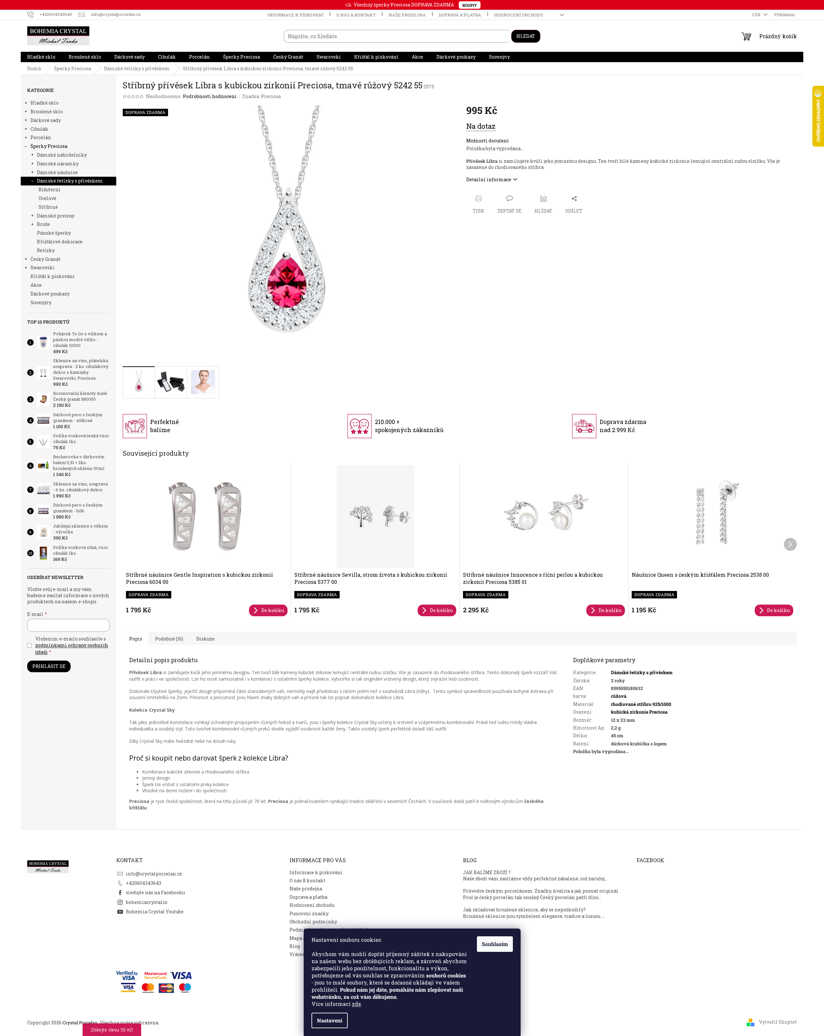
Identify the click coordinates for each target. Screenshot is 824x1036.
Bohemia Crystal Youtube (155, 911)
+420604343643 (143, 883)
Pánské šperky (54, 233)
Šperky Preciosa (48, 146)
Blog (294, 946)
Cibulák (39, 129)
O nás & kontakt (356, 15)
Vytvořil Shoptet (778, 1022)
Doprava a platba (460, 15)
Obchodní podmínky (313, 922)
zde (356, 1003)
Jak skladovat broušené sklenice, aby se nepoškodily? (524, 910)
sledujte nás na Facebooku (155, 892)
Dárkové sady (45, 120)
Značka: (261, 96)
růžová (618, 696)
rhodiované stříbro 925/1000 (641, 704)
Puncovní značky (309, 913)
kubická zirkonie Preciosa (639, 712)
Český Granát (45, 259)
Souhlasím (495, 944)
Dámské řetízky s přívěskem (70, 181)
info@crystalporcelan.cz (154, 874)
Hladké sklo (44, 103)
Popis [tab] (135, 639)
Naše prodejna (407, 15)
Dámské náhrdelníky (62, 155)
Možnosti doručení (487, 141)
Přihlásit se (48, 666)
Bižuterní (50, 189)
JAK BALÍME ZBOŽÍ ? (487, 872)
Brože (43, 224)
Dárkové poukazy (50, 294)
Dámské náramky (58, 164)
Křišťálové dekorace (60, 242)
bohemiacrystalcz (146, 902)
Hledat (525, 36)
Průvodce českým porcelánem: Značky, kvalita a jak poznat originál (540, 891)
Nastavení (329, 1020)
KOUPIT (469, 5)
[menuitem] (41, 57)
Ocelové (47, 198)
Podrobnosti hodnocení (210, 96)
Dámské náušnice (57, 172)
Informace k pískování (295, 15)
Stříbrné (48, 207)
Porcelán (40, 137)
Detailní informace (488, 179)
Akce (36, 285)
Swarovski (42, 267)
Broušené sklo (46, 111)
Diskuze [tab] (205, 639)
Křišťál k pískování (52, 276)
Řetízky (46, 250)
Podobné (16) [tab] (169, 639)
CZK (757, 14)
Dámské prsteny (55, 216)
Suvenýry (40, 302)
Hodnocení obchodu (518, 15)
